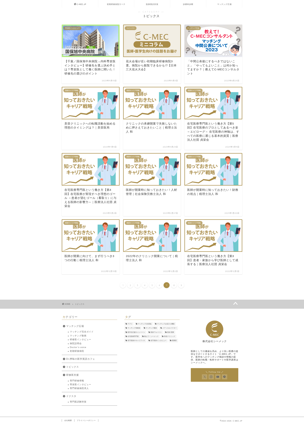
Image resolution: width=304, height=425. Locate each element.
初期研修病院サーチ (116, 4)
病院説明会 (76, 343)
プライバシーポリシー (86, 420)
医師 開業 (170, 332)
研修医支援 (72, 374)
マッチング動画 (78, 336)
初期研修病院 (77, 351)
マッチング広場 (224, 4)
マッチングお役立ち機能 (165, 324)
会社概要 (68, 420)
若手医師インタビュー (158, 340)
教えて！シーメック (151, 336)
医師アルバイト (156, 332)
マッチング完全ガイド (82, 332)
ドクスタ (71, 396)
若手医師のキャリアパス (136, 340)
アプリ (130, 324)
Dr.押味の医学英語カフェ (80, 358)
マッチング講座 (151, 328)
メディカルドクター (169, 328)
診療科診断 (188, 4)
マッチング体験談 (134, 328)
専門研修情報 (77, 381)
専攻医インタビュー (80, 384)
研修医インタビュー (80, 339)
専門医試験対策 (78, 402)
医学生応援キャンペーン (136, 332)
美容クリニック (169, 336)
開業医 (174, 340)
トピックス (79, 304)
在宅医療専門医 (133, 336)
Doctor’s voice (78, 347)
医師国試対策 (152, 4)
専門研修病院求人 (79, 388)
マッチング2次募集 (145, 324)
